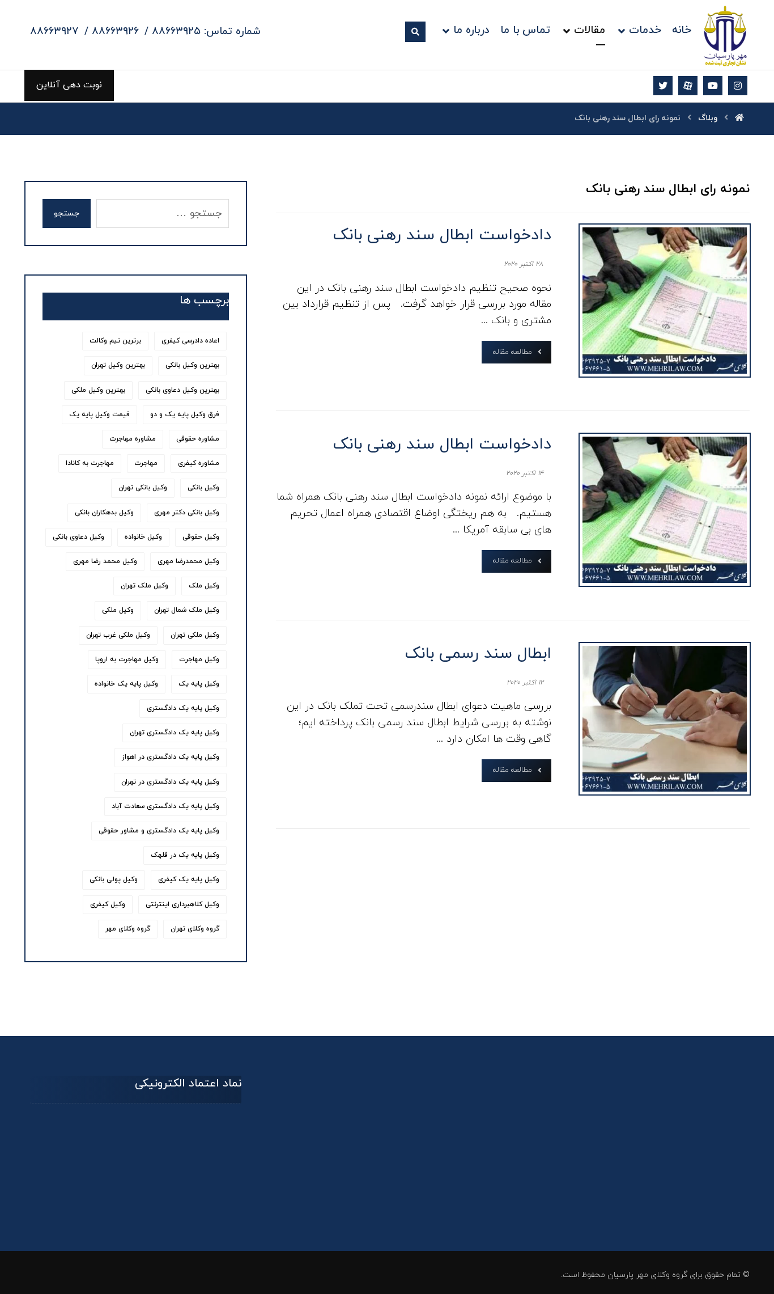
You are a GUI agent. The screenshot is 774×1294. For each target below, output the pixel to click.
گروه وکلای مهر (127, 928)
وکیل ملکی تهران (195, 635)
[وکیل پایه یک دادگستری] (725, 36)
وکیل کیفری (107, 904)
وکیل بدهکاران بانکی (104, 512)
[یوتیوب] (712, 85)
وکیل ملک (204, 585)
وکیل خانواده (143, 537)
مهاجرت (146, 463)
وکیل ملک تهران (144, 585)
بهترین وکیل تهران (118, 365)
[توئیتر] (663, 85)
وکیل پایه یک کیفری (188, 879)
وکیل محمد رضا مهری (105, 561)
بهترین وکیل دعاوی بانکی (182, 390)
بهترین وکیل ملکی (98, 390)
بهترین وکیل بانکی (192, 365)
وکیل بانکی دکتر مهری (186, 512)
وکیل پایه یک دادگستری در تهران (170, 781)
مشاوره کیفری (198, 463)
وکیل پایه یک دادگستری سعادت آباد (165, 806)
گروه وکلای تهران (195, 928)
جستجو (66, 213)
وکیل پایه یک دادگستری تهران (174, 732)
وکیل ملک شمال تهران (186, 610)
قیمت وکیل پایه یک (99, 414)
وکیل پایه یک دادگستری (183, 708)
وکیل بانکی (203, 487)
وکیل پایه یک (198, 683)
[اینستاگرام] (737, 85)
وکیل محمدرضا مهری (188, 561)
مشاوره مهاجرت (132, 438)
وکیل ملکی (118, 610)
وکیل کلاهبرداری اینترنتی (182, 904)
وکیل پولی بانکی (114, 879)
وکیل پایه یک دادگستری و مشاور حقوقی (159, 830)
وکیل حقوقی (200, 537)
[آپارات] (688, 85)
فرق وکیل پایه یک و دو (184, 414)
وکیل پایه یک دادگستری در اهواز (170, 757)
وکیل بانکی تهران (142, 487)
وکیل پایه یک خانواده (126, 683)
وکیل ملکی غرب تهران (118, 635)
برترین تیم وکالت (115, 340)
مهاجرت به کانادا (90, 463)
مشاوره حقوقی (197, 438)
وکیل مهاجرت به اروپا (127, 659)
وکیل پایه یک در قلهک (185, 855)
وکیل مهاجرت (199, 659)
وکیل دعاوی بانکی (78, 537)
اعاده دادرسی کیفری (190, 340)
